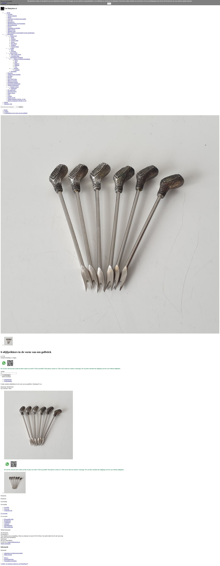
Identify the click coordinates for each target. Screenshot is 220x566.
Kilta (12, 50)
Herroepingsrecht (12, 25)
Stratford (13, 45)
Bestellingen (7, 521)
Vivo (15, 67)
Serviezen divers (12, 91)
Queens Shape (15, 46)
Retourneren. (11, 22)
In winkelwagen (5, 375)
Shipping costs (11, 31)
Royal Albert (12, 53)
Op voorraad (4, 388)
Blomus (10, 77)
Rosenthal (13, 71)
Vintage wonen (13, 87)
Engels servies (11, 97)
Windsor (13, 39)
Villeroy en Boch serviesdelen (20, 59)
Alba (15, 62)
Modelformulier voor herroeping (16, 23)
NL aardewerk (11, 90)
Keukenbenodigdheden (14, 84)
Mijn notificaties (8, 527)
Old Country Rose (16, 54)
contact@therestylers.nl (13, 542)
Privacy (10, 26)
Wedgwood (12, 36)
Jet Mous (10, 76)
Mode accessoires (12, 80)
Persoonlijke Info (8, 519)
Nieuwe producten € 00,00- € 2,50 (17, 101)
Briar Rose (14, 43)
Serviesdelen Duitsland (15, 57)
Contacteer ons (8, 510)
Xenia (16, 60)
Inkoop (9, 17)
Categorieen (8, 34)
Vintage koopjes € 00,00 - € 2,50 (16, 99)
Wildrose (16, 65)
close (109, 3)
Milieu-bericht (11, 29)
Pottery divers (11, 93)
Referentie (4, 387)
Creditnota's (7, 522)
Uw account (4, 513)
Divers (13, 42)
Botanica (16, 63)
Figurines (10, 73)
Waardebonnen (8, 525)
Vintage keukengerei (13, 85)
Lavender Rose (15, 56)
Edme (12, 37)
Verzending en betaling (14, 28)
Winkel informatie (5, 543)
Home (7, 12)
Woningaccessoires (13, 82)
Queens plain (14, 40)
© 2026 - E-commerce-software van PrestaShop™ (14, 564)
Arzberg (14, 68)
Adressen (6, 524)
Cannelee (17, 70)
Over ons (10, 20)
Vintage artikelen (12, 16)
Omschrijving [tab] (8, 379)
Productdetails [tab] (8, 381)
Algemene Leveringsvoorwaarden (17, 19)
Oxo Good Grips (12, 79)
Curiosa (10, 96)
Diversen (13, 51)
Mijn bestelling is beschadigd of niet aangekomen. (21, 33)
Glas (9, 94)
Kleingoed (14, 88)
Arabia (11, 48)
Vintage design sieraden (14, 74)
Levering (10, 14)
